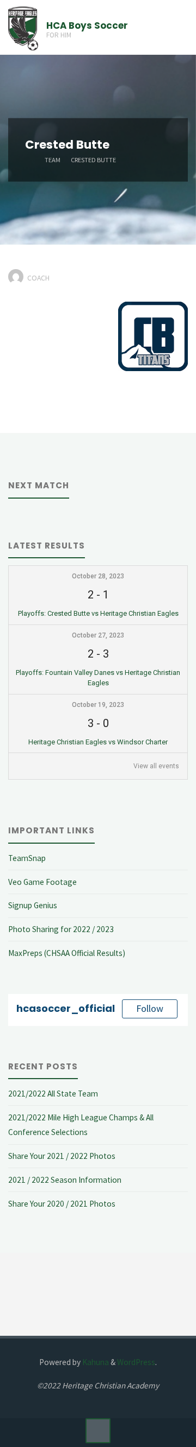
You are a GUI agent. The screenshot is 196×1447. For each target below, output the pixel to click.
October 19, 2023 (98, 705)
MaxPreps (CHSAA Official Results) (66, 953)
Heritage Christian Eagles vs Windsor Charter (98, 742)
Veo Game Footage (42, 882)
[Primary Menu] (176, 27)
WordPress (136, 1362)
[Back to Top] (98, 1430)
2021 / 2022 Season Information (64, 1180)
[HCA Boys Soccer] (23, 27)
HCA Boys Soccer (87, 25)
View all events (156, 766)
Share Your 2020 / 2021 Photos (61, 1204)
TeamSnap (27, 858)
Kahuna (95, 1362)
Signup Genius (32, 905)
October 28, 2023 (98, 576)
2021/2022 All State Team (53, 1093)
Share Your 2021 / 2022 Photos (61, 1156)
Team (52, 159)
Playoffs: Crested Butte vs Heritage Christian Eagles (98, 613)
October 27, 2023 (98, 635)
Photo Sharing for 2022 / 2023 (61, 929)
